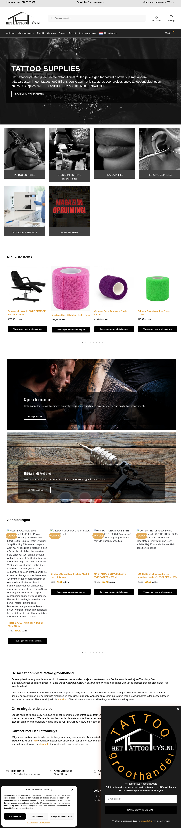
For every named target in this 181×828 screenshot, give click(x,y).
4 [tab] (90, 342)
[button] (72, 789)
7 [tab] (99, 342)
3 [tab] (88, 342)
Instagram (98, 796)
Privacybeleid (44, 823)
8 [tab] (102, 342)
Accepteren (14, 816)
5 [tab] (93, 342)
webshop (62, 699)
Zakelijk (171, 20)
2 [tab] (85, 342)
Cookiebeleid (32, 823)
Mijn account (156, 20)
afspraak (44, 744)
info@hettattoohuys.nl (94, 2)
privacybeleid (146, 821)
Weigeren (37, 816)
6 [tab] (96, 342)
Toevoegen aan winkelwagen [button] (27, 329)
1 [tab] (82, 342)
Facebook (98, 800)
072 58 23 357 (28, 2)
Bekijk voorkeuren (61, 816)
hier (36, 740)
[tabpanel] (27, 302)
